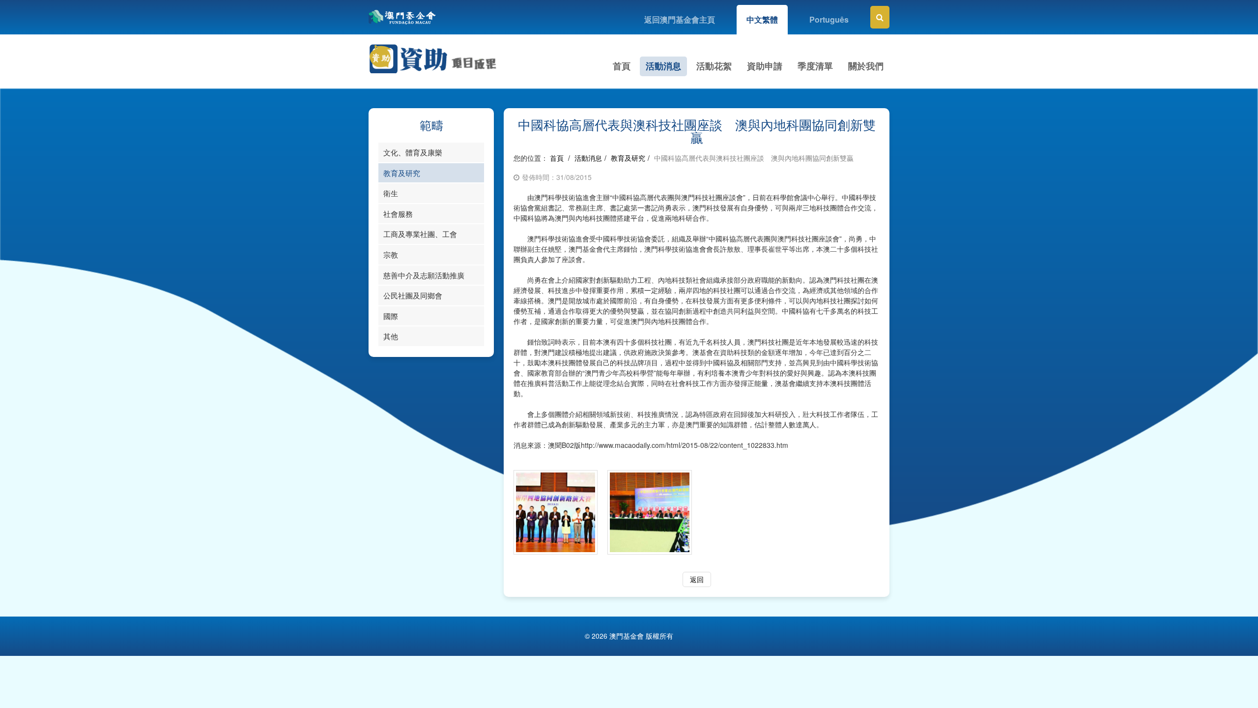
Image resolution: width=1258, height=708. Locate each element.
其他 (390, 336)
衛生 (390, 193)
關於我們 (866, 65)
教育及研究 (401, 173)
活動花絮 (714, 65)
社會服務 (398, 213)
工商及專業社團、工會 (420, 234)
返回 (697, 579)
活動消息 (663, 65)
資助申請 (764, 65)
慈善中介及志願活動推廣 (423, 275)
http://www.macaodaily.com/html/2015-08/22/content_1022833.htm (684, 445)
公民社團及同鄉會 (412, 295)
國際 (390, 316)
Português (829, 19)
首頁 (621, 65)
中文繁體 (762, 19)
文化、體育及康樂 (412, 152)
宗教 (390, 254)
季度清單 (815, 65)
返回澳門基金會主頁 (679, 19)
